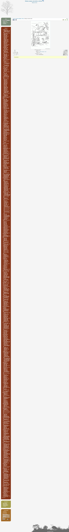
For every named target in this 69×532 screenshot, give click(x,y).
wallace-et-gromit (5, 441)
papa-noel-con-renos (7, 208)
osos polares (6, 65)
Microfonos (4, 256)
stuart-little (4, 319)
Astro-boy (4, 274)
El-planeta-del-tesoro (6, 283)
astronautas (5, 167)
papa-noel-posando (6, 211)
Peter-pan (4, 297)
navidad (4, 187)
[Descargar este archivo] (16, 19)
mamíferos (4, 41)
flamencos (5, 82)
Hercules (4, 285)
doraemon (4, 455)
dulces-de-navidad (6, 196)
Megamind (4, 292)
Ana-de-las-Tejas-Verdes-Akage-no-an (5, 449)
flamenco (5, 344)
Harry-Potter (5, 314)
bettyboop (4, 401)
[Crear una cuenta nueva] (7, 519)
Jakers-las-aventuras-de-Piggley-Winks (6, 416)
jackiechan (4, 315)
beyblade (4, 452)
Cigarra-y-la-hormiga (6, 127)
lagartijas (5, 92)
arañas (5, 38)
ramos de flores (6, 263)
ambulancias (5, 363)
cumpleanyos (5, 175)
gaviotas (5, 84)
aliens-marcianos (5, 166)
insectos (4, 36)
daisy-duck (4, 155)
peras (4, 113)
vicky (4, 435)
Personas (4, 332)
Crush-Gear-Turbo (5, 454)
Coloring (5, 383)
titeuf (4, 432)
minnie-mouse (5, 160)
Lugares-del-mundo (5, 236)
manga (4, 150)
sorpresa (4, 145)
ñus (4, 61)
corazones (5, 218)
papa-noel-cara (6, 206)
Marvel (4, 104)
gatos (4, 184)
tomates (5, 120)
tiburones (5, 34)
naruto (4, 473)
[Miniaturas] (63, 19)
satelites (4, 171)
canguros (5, 47)
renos (4, 203)
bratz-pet (4, 232)
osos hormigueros (6, 63)
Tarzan (4, 305)
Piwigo (52, 531)
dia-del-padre (5, 176)
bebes (4, 333)
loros (4, 85)
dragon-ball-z (5, 459)
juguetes (5, 198)
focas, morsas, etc (6, 52)
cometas (4, 269)
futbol (4, 137)
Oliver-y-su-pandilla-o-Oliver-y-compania (6, 296)
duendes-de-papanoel (7, 195)
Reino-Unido (5, 242)
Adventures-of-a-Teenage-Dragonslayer (6, 310)
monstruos (4, 248)
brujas (4, 181)
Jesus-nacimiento (6, 358)
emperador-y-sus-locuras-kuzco (5, 284)
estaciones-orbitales (6, 168)
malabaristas (5, 349)
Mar (3, 243)
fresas (5, 110)
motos (4, 378)
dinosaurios (5, 91)
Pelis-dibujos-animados (6, 270)
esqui (4, 136)
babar (4, 396)
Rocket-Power (5, 428)
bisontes (5, 43)
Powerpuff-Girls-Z (5, 475)
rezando (5, 361)
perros (5, 67)
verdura (4, 116)
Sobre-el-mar (5, 245)
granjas (5, 75)
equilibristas (5, 348)
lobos (4, 58)
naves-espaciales (5, 170)
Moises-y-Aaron (6, 360)
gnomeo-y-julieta (5, 327)
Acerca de (4, 23)
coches (4, 370)
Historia (4, 219)
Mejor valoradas (5, 503)
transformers (5, 320)
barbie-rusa (5, 230)
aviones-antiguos (5, 365)
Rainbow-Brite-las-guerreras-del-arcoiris (6, 235)
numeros (5, 200)
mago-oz (4, 317)
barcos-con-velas (5, 367)
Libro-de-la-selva (5, 289)
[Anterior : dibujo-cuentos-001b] (65, 19)
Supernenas (5, 431)
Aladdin (4, 272)
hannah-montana (5, 444)
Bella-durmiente (5, 125)
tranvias (4, 381)
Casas (4, 96)
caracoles (5, 74)
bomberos (4, 368)
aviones (4, 364)
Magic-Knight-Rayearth (6, 387)
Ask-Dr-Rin (4, 451)
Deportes (4, 133)
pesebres (5, 201)
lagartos (5, 94)
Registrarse (4, 511)
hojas (4, 265)
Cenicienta (4, 279)
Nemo (4, 295)
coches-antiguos (5, 371)
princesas (4, 151)
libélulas (5, 39)
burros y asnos (6, 44)
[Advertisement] (34, 10)
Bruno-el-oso (5, 100)
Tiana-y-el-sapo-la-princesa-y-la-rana (5, 306)
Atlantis (4, 275)
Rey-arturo (4, 301)
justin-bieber (5, 316)
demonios (4, 246)
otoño (4, 266)
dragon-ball (4, 457)
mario (4, 388)
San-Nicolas (5, 352)
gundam (4, 464)
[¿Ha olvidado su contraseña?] (8, 519)
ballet (4, 342)
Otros (23, 18)
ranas (4, 35)
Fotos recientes (5, 504)
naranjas (5, 112)
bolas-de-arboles (6, 192)
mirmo (4, 470)
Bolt (4, 278)
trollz (4, 434)
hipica (4, 138)
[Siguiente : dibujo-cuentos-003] (67, 19)
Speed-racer (5, 304)
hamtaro (4, 465)
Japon (4, 224)
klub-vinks (4, 419)
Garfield (4, 101)
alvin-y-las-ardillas (5, 323)
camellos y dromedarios (5, 46)
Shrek (4, 330)
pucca (4, 152)
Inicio (14, 18)
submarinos (5, 379)
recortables (5, 202)
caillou (4, 405)
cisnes (5, 81)
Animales (4, 29)
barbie (4, 228)
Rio (4, 384)
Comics (4, 98)
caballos (5, 45)
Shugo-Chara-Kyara (6, 480)
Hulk (4, 102)
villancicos (5, 205)
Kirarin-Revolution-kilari (6, 466)
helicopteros (5, 377)
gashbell (4, 462)
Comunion (5, 355)
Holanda (4, 240)
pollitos (5, 88)
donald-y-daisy (5, 162)
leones (5, 56)
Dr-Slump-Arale (5, 456)
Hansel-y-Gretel (5, 129)
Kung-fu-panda (5, 288)
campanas (5, 193)
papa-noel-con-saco (6, 209)
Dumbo (4, 281)
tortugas (5, 95)
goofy (4, 157)
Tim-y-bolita (5, 105)
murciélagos (5, 60)
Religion (4, 351)
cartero (4, 337)
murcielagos (5, 186)
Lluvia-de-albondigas (6, 290)
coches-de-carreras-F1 (6, 373)
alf (3, 443)
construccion (5, 375)
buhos (4, 79)
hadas (4, 247)
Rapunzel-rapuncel (5, 299)
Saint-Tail (4, 478)
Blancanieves (5, 277)
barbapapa (4, 398)
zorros (5, 73)
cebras (5, 48)
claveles (5, 261)
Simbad (4, 303)
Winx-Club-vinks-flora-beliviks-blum (6, 437)
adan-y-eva (5, 353)
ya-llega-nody (5, 438)
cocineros (4, 338)
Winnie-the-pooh (5, 436)
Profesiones (4, 336)
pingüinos (5, 87)
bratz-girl (4, 231)
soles (4, 172)
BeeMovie (4, 400)
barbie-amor (5, 229)
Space (4, 385)
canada (4, 238)
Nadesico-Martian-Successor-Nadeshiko (6, 471)
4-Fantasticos (5, 309)
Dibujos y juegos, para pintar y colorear (33, 1)
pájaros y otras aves (6, 76)
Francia (4, 239)
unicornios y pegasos (7, 71)
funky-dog (4, 461)
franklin (4, 414)
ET (3, 313)
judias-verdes (5, 118)
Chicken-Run (5, 326)
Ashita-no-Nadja (5, 450)
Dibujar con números (6, 143)
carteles (5, 182)
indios (4, 223)
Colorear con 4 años (6, 97)
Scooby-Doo (5, 430)
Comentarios (5, 22)
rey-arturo (4, 225)
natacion (4, 139)
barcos (4, 366)
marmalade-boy (5, 469)
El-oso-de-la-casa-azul (6, 412)
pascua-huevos (6, 216)
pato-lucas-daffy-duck (6, 423)
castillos (4, 221)
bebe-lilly (4, 489)
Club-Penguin (5, 386)
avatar (4, 324)
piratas (4, 340)
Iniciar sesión (5, 512)
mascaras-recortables (7, 179)
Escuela (4, 165)
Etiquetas (4, 21)
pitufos (4, 427)
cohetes (4, 374)
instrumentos (5, 255)
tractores (4, 380)
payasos (5, 350)
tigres (4, 70)
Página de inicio (34, 2)
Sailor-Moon (5, 477)
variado (5, 37)
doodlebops (5, 409)
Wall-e (4, 307)
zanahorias (5, 122)
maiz (4, 119)
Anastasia (4, 273)
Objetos (4, 268)
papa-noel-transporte (7, 212)
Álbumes (6, 28)
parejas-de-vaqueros (6, 345)
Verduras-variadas (6, 121)
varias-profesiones (6, 341)
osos (4, 62)
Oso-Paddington (5, 130)
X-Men (4, 321)
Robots (4, 362)
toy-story (4, 331)
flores (4, 259)
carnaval (4, 178)
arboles (5, 190)
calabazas (5, 117)
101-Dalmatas (5, 271)
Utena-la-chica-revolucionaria (5, 482)
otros (4, 140)
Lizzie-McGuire (5, 445)
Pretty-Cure (5, 476)
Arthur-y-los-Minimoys (6, 395)
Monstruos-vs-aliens (6, 293)
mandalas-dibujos (6, 251)
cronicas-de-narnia (6, 312)
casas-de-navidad (6, 194)
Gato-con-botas (5, 128)
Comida (4, 107)
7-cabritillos (5, 124)
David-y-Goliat (6, 356)
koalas (5, 55)
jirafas (4, 54)
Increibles (4, 287)
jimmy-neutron (5, 418)
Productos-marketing (6, 485)
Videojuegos (4, 382)
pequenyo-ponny (5, 425)
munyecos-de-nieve (6, 199)
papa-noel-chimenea (7, 207)
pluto (4, 161)
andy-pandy (5, 394)
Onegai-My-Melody (5, 474)
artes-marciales (5, 134)
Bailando (4, 254)
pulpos (5, 33)
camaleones (5, 90)
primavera (4, 267)
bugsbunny (4, 404)
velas (4, 204)
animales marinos (6, 30)
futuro (4, 376)
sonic (4, 389)
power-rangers (5, 446)
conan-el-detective (5, 453)
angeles (5, 188)
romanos (4, 226)
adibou (4, 393)
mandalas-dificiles (6, 252)
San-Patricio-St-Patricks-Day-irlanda (5, 177)
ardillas (5, 42)
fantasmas (5, 183)
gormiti (4, 234)
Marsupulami (5, 106)
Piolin (4, 426)
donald (4, 156)
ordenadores (5, 163)
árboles (4, 258)
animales (4, 147)
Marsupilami (5, 103)
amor (4, 217)
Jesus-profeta (6, 359)
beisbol (4, 135)
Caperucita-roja (5, 126)
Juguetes (4, 227)
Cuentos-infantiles (5, 123)
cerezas (5, 109)
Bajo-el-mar (5, 244)
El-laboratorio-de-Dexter (6, 411)
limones (5, 111)
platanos (5, 114)
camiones (4, 369)
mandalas (4, 249)
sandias (5, 115)
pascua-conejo (6, 215)
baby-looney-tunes (5, 397)
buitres (5, 80)
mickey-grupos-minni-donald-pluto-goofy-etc (6, 158)
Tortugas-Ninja (5, 433)
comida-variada (5, 108)
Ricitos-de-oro (5, 132)
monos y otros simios (7, 59)
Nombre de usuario (5, 514)
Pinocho (4, 131)
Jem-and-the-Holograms (6, 417)
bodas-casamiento (5, 174)
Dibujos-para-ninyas (6, 148)
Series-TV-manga (5, 447)
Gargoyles (4, 415)
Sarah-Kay (4, 153)
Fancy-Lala (4, 460)
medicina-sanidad (5, 339)
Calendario (4, 506)
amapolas (5, 260)
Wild (4, 308)
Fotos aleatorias (5, 505)
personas (4, 146)
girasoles (5, 262)
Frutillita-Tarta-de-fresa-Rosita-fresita (6, 233)
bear (4, 399)
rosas (4, 264)
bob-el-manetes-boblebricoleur (5, 403)
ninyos (4, 335)
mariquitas (5, 40)
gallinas (5, 83)
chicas (4, 149)
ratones (5, 69)
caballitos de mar (6, 31)
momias (5, 185)
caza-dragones (5, 325)
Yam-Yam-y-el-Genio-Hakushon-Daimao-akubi (6, 439)
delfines (5, 51)
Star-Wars (4, 318)
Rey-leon (4, 302)
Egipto (4, 222)
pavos (4, 86)
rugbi (4, 142)
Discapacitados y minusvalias (5, 334)
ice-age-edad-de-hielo (6, 328)
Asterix (4, 99)
